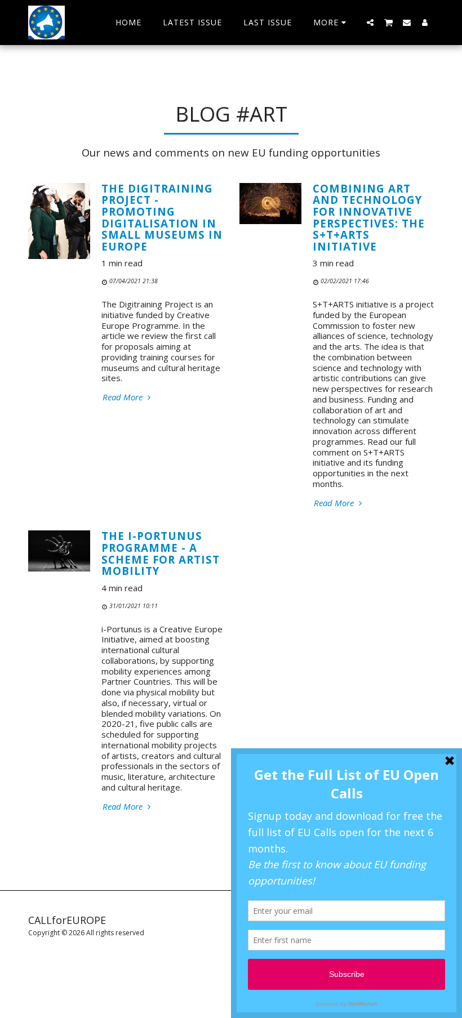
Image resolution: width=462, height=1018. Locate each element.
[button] (370, 22)
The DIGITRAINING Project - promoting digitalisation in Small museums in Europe (162, 217)
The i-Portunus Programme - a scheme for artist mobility (160, 553)
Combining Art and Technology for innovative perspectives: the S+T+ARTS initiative (369, 217)
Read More (124, 397)
